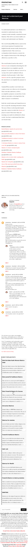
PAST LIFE (5, 449)
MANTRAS (4, 197)
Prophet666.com (18, 204)
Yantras (15, 9)
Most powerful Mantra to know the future (13, 133)
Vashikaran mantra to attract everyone (12, 138)
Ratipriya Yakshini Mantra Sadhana (11, 168)
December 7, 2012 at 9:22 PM (18, 266)
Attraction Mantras (8, 406)
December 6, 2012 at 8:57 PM (18, 222)
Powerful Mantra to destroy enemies (13, 478)
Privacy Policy (11, 546)
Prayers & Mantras (6, 9)
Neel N (10, 245)
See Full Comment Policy (8, 351)
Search (23, 509)
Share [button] (3, 212)
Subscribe (23, 531)
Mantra (21, 110)
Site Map (22, 546)
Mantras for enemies (8, 420)
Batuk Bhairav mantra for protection (12, 129)
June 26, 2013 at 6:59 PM (17, 274)
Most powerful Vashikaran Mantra (12, 377)
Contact (17, 546)
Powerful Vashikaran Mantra (10, 434)
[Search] (22, 2)
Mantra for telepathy (7, 161)
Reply (6, 263)
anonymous (8, 222)
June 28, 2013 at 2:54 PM (17, 312)
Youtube (18, 531)
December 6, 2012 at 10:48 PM (17, 247)
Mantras (4, 66)
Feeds (4, 531)
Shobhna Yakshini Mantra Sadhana (11, 152)
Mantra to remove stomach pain (11, 147)
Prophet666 (6, 2)
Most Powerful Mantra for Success (12, 391)
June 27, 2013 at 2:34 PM (17, 305)
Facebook (13, 531)
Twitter (8, 531)
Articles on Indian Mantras (12, 195)
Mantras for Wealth (8, 463)
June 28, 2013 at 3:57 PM (18, 292)
